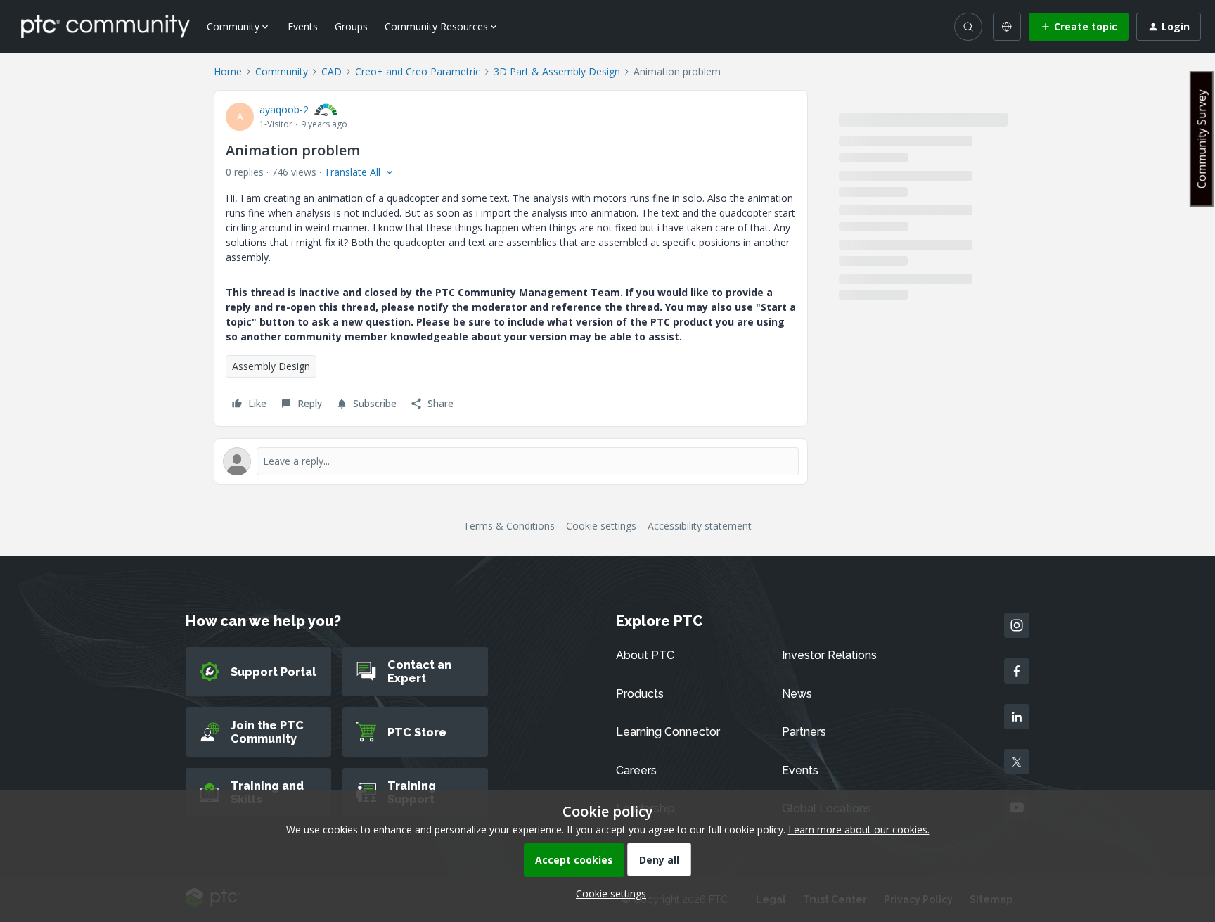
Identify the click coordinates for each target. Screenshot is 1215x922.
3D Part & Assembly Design (557, 71)
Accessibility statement (700, 525)
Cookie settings (601, 525)
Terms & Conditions (509, 525)
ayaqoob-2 (284, 109)
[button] (1079, 27)
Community (281, 71)
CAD (331, 71)
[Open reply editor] (510, 461)
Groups (351, 26)
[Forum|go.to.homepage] (105, 26)
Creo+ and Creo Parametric (417, 71)
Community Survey (1201, 138)
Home (228, 71)
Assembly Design (271, 366)
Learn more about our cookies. (859, 829)
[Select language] (1007, 27)
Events (303, 26)
